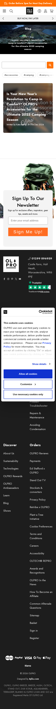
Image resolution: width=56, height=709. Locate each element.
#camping (29, 75)
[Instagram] (8, 279)
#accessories (11, 75)
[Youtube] (20, 279)
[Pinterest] (12, 279)
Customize (26, 384)
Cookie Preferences (41, 526)
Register (34, 638)
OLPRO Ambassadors (11, 486)
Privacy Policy (38, 500)
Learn (6, 495)
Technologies (11, 468)
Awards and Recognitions (37, 570)
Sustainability (10, 461)
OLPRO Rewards (12, 476)
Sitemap (34, 615)
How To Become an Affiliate (41, 594)
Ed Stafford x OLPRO (37, 470)
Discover (10, 445)
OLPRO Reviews (39, 453)
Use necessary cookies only (28, 394)
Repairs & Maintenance (37, 415)
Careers (34, 546)
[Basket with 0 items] (51, 11)
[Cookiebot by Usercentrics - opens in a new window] (39, 312)
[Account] (45, 11)
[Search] (11, 11)
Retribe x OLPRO (39, 507)
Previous (3, 18)
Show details (39, 364)
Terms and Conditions (36, 536)
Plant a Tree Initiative (36, 517)
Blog (6, 503)
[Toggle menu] (4, 11)
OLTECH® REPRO (40, 561)
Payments (35, 461)
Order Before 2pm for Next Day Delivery (30, 3)
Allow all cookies (28, 374)
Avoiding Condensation (38, 427)
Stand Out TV (38, 480)
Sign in (34, 631)
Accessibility (37, 553)
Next (52, 18)
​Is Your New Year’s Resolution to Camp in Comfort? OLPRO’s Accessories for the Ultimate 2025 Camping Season (26, 106)
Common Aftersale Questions (40, 606)
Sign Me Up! (28, 231)
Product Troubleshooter (38, 404)
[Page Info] (39, 11)
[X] (16, 279)
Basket (33, 623)
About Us (8, 453)
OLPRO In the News (38, 582)
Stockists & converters (36, 490)
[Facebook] (4, 279)
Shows (7, 511)
